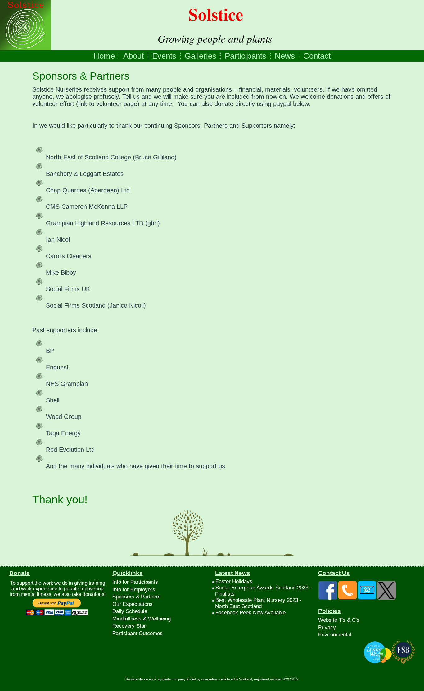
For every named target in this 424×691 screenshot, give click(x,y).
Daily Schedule (129, 611)
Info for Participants (135, 582)
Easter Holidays (233, 581)
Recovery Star (129, 626)
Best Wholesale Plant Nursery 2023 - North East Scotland (258, 603)
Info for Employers (133, 590)
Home (104, 56)
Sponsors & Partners (80, 76)
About (133, 56)
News (285, 56)
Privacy (327, 627)
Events (164, 56)
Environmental (334, 635)
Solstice (215, 14)
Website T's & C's (338, 620)
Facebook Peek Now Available (250, 612)
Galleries (200, 56)
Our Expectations (132, 604)
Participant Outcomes (137, 633)
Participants (245, 56)
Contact (317, 56)
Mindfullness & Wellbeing (141, 619)
